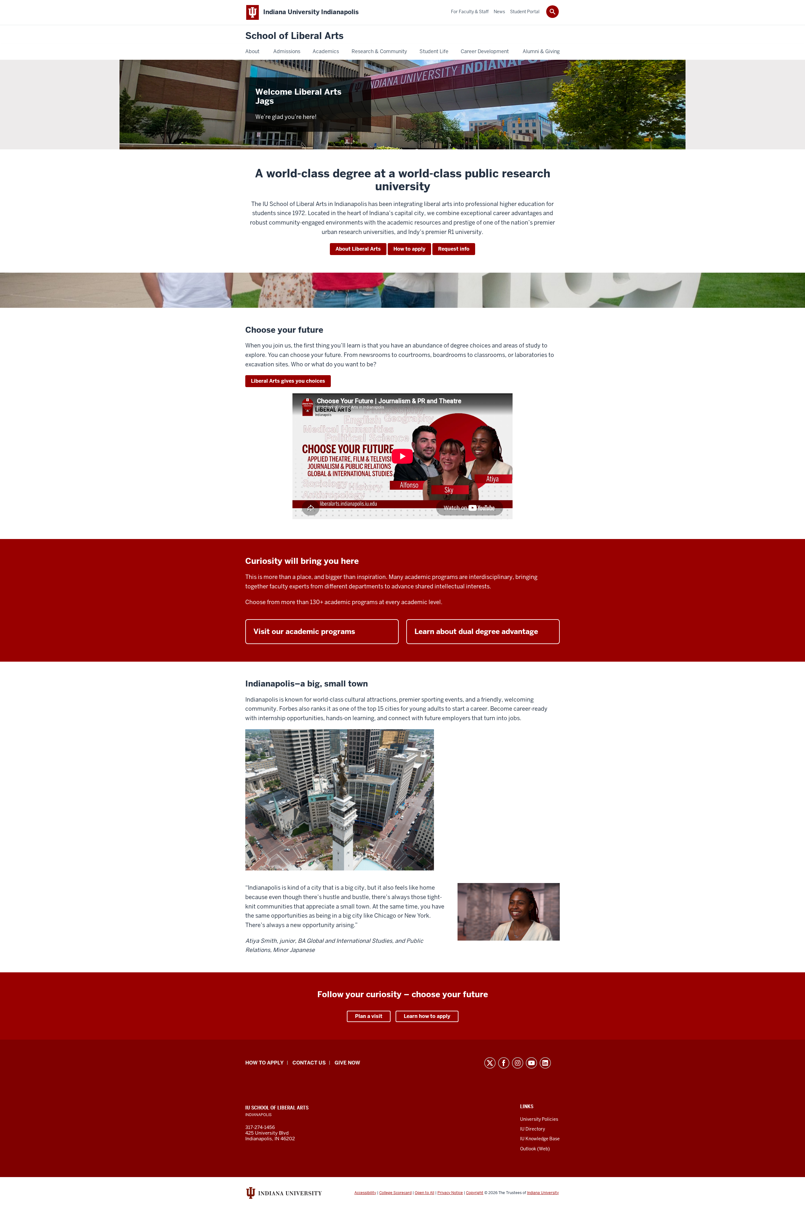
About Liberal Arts (358, 249)
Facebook (503, 1063)
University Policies (539, 1119)
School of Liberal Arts (294, 36)
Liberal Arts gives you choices (288, 381)
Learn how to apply (427, 1016)
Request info (453, 249)
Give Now (347, 1062)
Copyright (474, 1192)
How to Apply (264, 1062)
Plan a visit (368, 1016)
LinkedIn (545, 1063)
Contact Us (309, 1062)
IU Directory (532, 1129)
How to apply (409, 249)
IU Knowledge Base (540, 1139)
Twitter (490, 1063)
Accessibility (365, 1192)
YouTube (531, 1063)
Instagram (517, 1063)
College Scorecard (395, 1192)
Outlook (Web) (535, 1149)
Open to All (424, 1192)
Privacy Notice (450, 1192)
